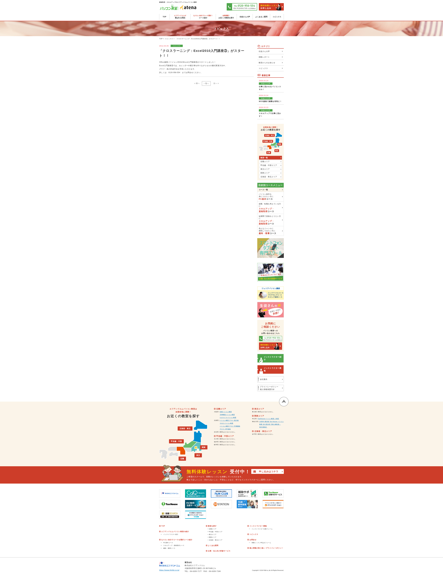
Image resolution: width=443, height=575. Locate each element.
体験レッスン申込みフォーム (261, 542)
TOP (164, 17)
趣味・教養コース (169, 548)
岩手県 (254, 434)
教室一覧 (264, 158)
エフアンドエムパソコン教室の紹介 (175, 531)
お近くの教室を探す (226, 17)
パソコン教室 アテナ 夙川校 (229, 420)
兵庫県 (216, 420)
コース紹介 (203, 17)
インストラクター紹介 (272, 358)
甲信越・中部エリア (268, 165)
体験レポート (264, 57)
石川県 (216, 439)
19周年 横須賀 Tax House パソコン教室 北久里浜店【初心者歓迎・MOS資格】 (271, 424)
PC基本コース (168, 542)
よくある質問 (213, 545)
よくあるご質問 (261, 17)
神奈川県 (255, 421)
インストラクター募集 (272, 369)
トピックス (277, 17)
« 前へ (197, 83)
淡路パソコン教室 (226, 412)
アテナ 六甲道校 (225, 429)
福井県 (216, 441)
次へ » (216, 83)
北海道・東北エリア (268, 177)
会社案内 (263, 379)
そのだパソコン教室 (226, 423)
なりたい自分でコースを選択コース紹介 (176, 540)
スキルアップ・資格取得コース (173, 545)
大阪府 (216, 411)
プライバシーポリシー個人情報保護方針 (269, 388)
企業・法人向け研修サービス (219, 551)
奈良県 (216, 432)
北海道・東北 (269, 135)
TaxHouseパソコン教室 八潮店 (268, 419)
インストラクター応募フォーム (262, 529)
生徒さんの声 (245, 17)
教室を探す (212, 526)
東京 (276, 150)
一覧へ (206, 83)
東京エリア (265, 169)
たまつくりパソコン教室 (228, 417)
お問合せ (253, 540)
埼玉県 (254, 418)
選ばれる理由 (180, 17)
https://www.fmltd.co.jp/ (169, 570)
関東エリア (265, 173)
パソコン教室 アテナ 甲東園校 (230, 426)
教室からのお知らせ (267, 63)
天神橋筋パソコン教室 (227, 414)
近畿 (268, 152)
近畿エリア (265, 161)
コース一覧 (263, 190)
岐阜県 (216, 444)
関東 (279, 144)
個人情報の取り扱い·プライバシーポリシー (266, 548)
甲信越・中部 (267, 141)
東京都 (254, 411)
